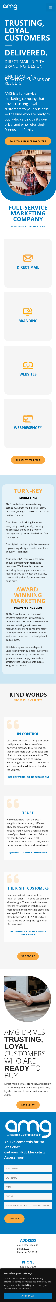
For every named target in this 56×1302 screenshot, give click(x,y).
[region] (28, 1285)
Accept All (28, 1296)
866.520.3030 (28, 1266)
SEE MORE (28, 956)
